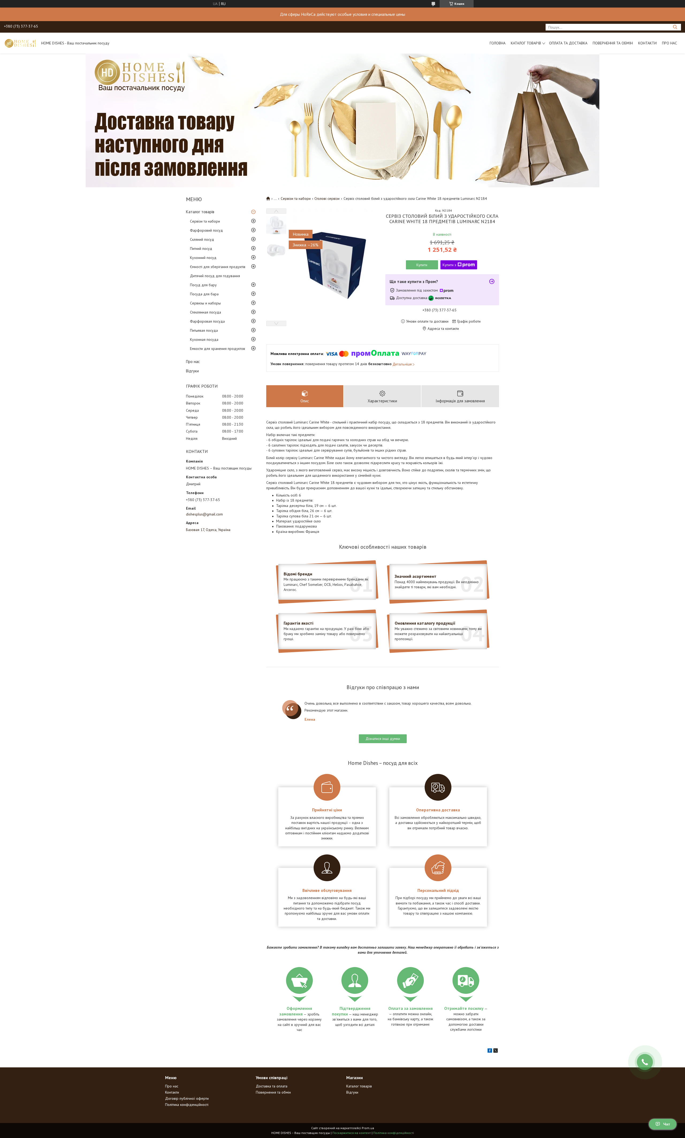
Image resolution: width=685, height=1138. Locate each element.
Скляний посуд (202, 239)
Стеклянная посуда (205, 312)
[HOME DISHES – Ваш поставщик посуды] (20, 43)
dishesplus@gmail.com (204, 514)
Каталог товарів (526, 43)
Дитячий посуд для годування (215, 275)
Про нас (669, 43)
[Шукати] (675, 27)
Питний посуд (201, 248)
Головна (497, 43)
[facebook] (490, 1051)
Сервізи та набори (205, 221)
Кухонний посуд (203, 257)
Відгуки (192, 370)
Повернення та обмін (613, 43)
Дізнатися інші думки (383, 738)
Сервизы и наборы (205, 303)
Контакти (647, 43)
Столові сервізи (327, 198)
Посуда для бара (204, 294)
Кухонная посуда (204, 339)
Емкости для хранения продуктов (217, 348)
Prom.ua (368, 1128)
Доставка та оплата (271, 1086)
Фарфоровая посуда (207, 321)
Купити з (449, 264)
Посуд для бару (203, 284)
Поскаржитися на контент (351, 1133)
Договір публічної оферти (187, 1098)
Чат (666, 1124)
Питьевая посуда (204, 330)
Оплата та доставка (568, 43)
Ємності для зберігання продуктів (217, 266)
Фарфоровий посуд (206, 230)
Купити (421, 264)
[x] (495, 1051)
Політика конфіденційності (186, 1104)
